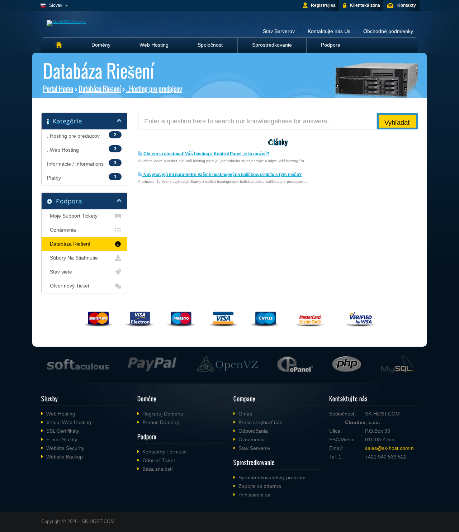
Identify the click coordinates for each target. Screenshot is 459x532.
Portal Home (58, 88)
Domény (100, 45)
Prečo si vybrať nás (260, 422)
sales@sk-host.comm (389, 448)
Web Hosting (154, 45)
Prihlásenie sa (254, 495)
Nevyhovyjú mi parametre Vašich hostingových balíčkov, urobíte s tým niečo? (222, 174)
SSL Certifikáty (62, 431)
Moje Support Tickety (72, 216)
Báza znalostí (157, 469)
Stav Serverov (279, 31)
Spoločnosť (210, 45)
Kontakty (406, 5)
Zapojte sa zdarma (259, 486)
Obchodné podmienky (388, 31)
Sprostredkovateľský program (272, 477)
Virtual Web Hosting (68, 422)
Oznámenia (61, 230)
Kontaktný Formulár (164, 452)
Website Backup (64, 457)
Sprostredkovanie (272, 45)
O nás (245, 414)
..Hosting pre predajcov (154, 88)
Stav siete (59, 272)
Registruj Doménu (162, 414)
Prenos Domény (160, 422)
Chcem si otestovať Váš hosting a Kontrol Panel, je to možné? (205, 153)
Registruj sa (323, 5)
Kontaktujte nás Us (329, 31)
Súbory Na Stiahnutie (72, 258)
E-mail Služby (61, 439)
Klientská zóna (365, 5)
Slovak (55, 5)
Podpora (330, 45)
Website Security (65, 448)
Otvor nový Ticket (68, 286)
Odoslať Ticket (158, 460)
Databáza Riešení (100, 88)
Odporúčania (253, 431)
